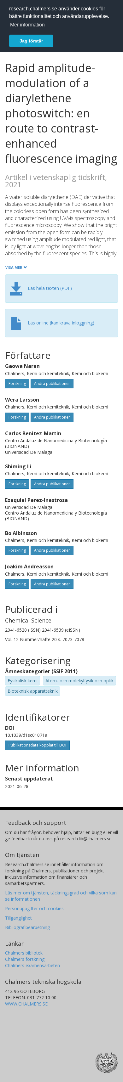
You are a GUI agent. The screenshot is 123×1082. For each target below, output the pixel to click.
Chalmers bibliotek (24, 953)
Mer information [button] (27, 24)
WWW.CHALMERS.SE (26, 1004)
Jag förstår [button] (31, 40)
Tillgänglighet (18, 918)
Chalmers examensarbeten (32, 965)
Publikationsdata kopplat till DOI (37, 745)
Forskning (17, 383)
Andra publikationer (52, 383)
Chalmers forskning (24, 959)
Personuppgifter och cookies (34, 908)
